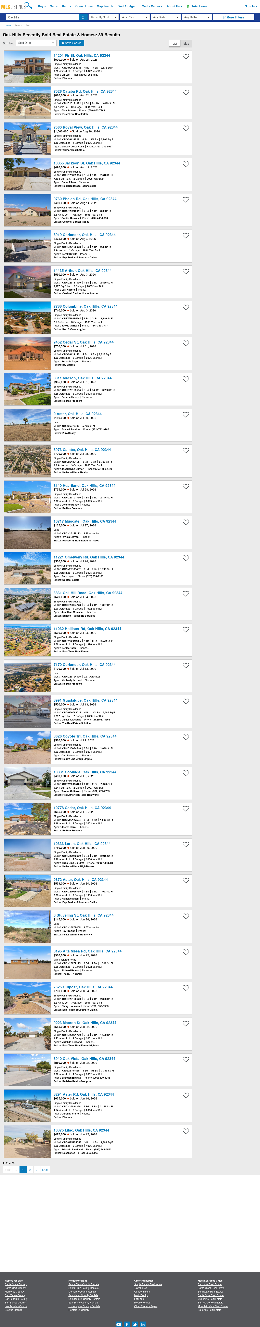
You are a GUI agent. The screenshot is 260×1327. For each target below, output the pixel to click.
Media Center (151, 6)
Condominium (142, 1291)
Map (186, 43)
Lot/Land (139, 1298)
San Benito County (15, 1302)
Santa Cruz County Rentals (83, 1287)
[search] (83, 17)
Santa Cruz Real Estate (211, 1295)
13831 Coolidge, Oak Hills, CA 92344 (85, 771)
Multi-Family (141, 1295)
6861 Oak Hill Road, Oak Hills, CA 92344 (88, 592)
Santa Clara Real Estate (211, 1287)
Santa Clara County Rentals (83, 1284)
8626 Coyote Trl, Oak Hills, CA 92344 (85, 736)
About (173, 6)
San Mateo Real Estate (210, 1302)
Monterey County (14, 1291)
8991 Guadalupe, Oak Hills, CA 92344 (86, 700)
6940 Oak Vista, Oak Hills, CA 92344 (84, 1058)
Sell (52, 6)
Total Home (199, 6)
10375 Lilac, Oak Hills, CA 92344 (81, 1130)
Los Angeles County (16, 1306)
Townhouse (140, 1287)
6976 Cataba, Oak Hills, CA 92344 (82, 449)
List (174, 43)
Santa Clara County (16, 1284)
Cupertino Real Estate (210, 1298)
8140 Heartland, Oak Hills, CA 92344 (85, 485)
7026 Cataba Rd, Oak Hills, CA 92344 (85, 91)
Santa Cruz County (15, 1287)
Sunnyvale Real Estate (210, 1291)
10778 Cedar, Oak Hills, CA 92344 (82, 807)
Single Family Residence (148, 1284)
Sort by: (8, 43)
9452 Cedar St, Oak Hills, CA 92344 (84, 342)
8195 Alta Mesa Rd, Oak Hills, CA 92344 (88, 950)
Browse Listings (13, 1309)
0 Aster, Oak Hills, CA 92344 (78, 413)
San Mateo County (15, 1295)
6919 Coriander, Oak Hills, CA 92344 (85, 234)
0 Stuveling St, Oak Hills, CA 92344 (84, 915)
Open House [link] (84, 6)
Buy (40, 6)
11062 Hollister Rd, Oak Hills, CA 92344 (87, 628)
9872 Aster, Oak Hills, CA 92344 (81, 879)
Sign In (250, 6)
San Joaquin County (16, 1298)
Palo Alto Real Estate (209, 1309)
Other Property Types (145, 1306)
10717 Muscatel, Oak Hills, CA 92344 (85, 521)
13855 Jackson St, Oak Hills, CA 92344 (87, 162)
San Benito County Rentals (83, 1302)
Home (8, 25)
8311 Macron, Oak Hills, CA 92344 (83, 377)
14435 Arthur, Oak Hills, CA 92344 (83, 270)
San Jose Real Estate (210, 1284)
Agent (127, 6)
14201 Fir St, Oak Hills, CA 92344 (82, 55)
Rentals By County (78, 1309)
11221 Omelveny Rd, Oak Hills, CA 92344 (89, 556)
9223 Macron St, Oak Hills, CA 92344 (85, 1022)
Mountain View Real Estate (213, 1306)
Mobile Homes (142, 1302)
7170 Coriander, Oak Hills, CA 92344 (85, 664)
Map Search (105, 6)
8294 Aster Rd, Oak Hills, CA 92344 (84, 1094)
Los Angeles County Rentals (84, 1306)
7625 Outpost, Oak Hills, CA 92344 (83, 986)
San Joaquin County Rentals (84, 1298)
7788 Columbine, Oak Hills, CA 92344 (86, 306)
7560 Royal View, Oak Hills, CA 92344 (86, 127)
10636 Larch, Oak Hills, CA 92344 (82, 843)
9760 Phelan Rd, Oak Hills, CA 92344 (85, 198)
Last (45, 1170)
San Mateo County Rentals (83, 1295)
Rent (65, 6)
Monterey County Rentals (82, 1291)
